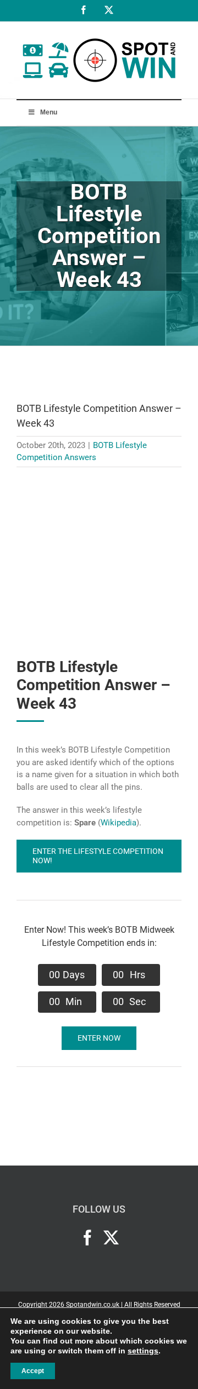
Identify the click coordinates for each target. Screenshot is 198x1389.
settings (143, 1350)
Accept (32, 1371)
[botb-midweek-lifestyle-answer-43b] (99, 486)
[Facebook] (87, 1237)
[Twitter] (111, 1237)
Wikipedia (118, 823)
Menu (48, 112)
